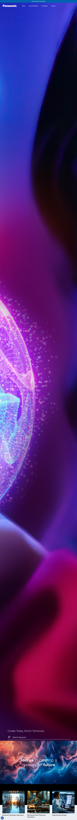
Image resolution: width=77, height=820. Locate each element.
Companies (45, 6)
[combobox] (41, 737)
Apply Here (43, 1)
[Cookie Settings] (2, 817)
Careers (53, 6)
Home (23, 6)
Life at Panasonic (33, 6)
